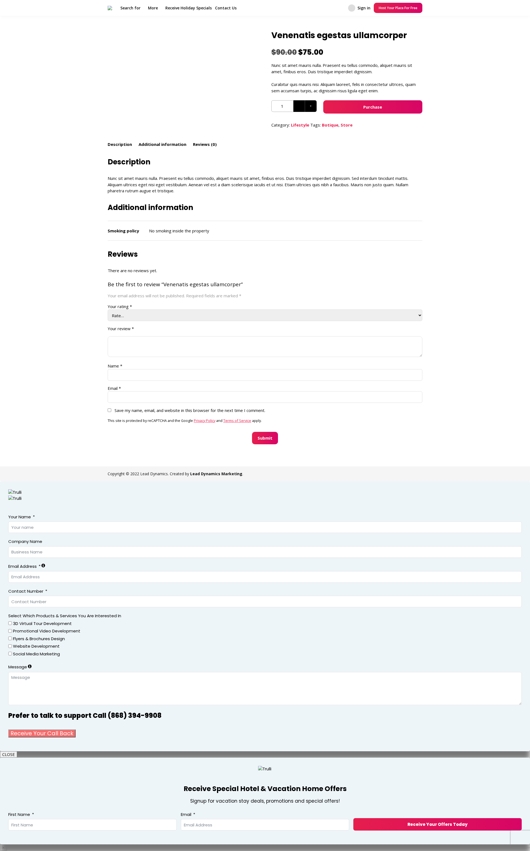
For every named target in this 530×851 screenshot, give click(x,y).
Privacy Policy (204, 420)
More (153, 7)
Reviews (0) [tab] (205, 144)
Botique (330, 125)
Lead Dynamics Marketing (216, 473)
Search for (130, 7)
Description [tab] (120, 144)
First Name (19, 814)
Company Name (25, 541)
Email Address (22, 566)
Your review (121, 328)
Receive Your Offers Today (437, 824)
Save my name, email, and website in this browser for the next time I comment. (190, 410)
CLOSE (8, 754)
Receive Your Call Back (41, 733)
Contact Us (226, 7)
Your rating (120, 306)
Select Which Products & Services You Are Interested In (64, 616)
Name (115, 366)
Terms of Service (237, 420)
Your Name (19, 517)
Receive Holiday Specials (188, 7)
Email (114, 388)
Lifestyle (300, 125)
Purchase (372, 107)
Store (347, 125)
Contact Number (25, 591)
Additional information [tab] (162, 144)
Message (17, 667)
